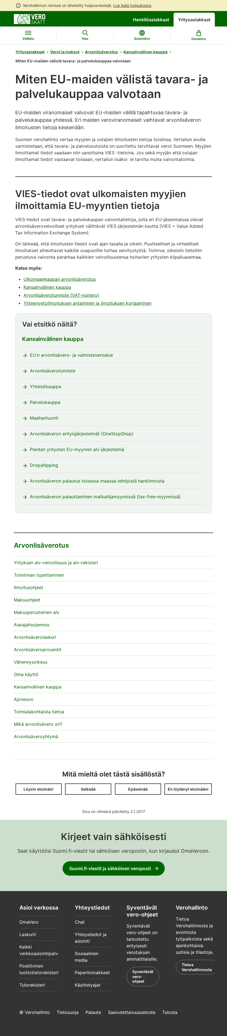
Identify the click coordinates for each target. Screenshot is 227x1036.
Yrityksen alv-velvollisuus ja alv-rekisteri (56, 562)
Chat (80, 922)
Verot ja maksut (64, 51)
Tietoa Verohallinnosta (197, 967)
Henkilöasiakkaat (151, 19)
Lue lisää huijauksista (132, 5)
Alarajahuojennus (31, 624)
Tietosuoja (68, 1012)
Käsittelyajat (87, 985)
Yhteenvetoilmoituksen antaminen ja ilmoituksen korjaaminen (87, 303)
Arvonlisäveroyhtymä (36, 736)
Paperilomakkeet (92, 972)
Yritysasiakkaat (194, 19)
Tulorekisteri (32, 985)
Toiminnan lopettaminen (39, 575)
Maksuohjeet (27, 600)
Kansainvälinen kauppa (145, 51)
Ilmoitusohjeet (28, 587)
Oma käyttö (26, 674)
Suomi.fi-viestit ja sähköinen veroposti (110, 868)
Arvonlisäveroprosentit (37, 649)
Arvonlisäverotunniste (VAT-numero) (61, 295)
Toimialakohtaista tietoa (39, 711)
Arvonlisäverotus (101, 51)
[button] (39, 789)
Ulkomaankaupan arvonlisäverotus (60, 279)
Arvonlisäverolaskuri (35, 637)
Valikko (28, 38)
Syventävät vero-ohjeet (142, 976)
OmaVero (28, 922)
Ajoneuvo (23, 699)
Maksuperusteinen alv (36, 612)
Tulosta (169, 1012)
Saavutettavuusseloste (131, 1012)
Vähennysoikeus (30, 662)
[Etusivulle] (29, 18)
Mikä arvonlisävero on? (38, 724)
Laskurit (27, 934)
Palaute (93, 1012)
